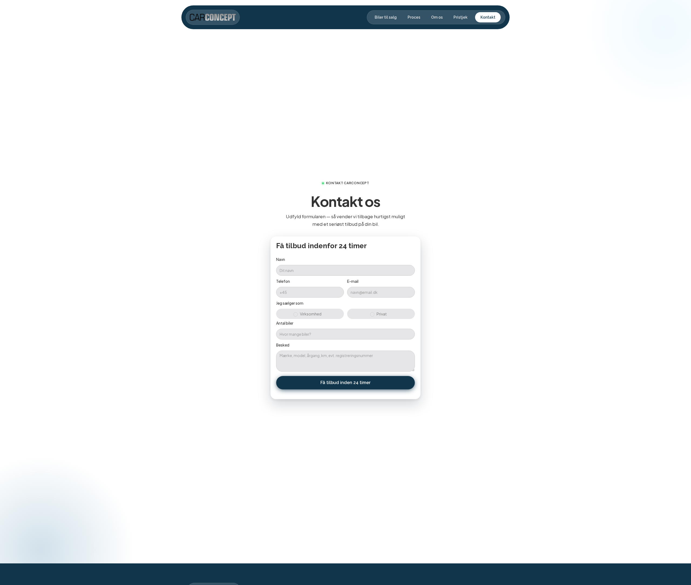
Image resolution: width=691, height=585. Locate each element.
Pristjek (460, 17)
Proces (414, 17)
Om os (437, 17)
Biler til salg (386, 17)
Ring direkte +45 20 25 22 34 (321, 409)
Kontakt (487, 17)
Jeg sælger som (289, 303)
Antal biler (284, 323)
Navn (280, 259)
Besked (282, 344)
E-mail (352, 281)
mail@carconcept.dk (384, 409)
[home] (213, 17)
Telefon (283, 281)
